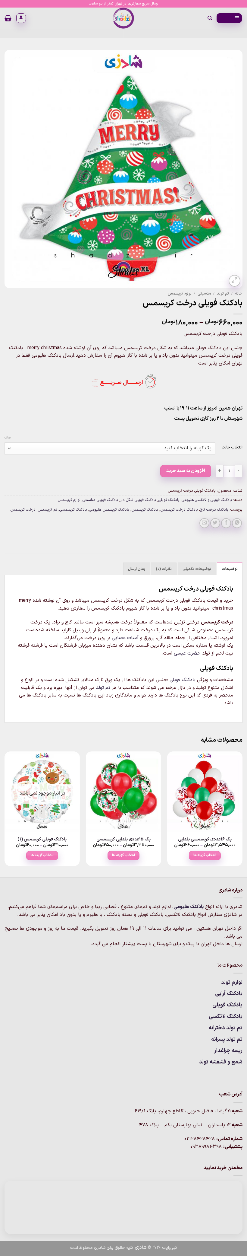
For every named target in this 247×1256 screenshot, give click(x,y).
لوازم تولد (231, 982)
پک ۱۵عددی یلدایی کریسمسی (123, 840)
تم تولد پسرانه (226, 1039)
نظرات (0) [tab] (164, 569)
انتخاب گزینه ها (204, 855)
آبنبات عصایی (125, 638)
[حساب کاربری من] (21, 18)
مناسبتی (204, 293)
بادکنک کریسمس (144, 509)
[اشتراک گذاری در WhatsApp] (237, 523)
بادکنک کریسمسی (73, 509)
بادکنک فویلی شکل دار (138, 500)
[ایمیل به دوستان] (204, 523)
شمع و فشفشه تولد (220, 1062)
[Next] (4, 813)
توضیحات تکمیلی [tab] (197, 569)
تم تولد (223, 293)
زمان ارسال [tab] (136, 569)
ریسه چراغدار (228, 1051)
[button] (229, 18)
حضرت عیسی (187, 653)
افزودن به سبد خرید (185, 470)
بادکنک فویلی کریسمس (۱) (42, 840)
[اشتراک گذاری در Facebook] (226, 523)
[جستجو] (209, 18)
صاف (8, 438)
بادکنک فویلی (169, 500)
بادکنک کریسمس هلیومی (109, 509)
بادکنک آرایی (228, 994)
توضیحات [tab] (230, 569)
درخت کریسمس (23, 509)
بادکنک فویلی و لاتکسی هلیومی (207, 500)
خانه (238, 293)
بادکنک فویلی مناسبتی (100, 500)
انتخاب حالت (231, 447)
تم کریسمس (47, 509)
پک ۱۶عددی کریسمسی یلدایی (205, 840)
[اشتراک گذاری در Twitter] (215, 523)
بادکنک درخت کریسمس (179, 509)
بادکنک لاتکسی (225, 1016)
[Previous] (242, 813)
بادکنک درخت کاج (214, 509)
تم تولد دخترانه (225, 1028)
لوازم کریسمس (180, 293)
